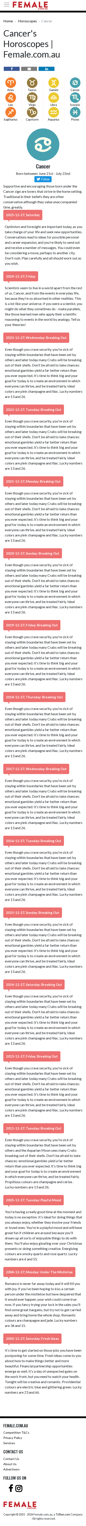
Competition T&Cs (16, 1432)
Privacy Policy (12, 1438)
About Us (10, 1464)
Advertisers (11, 1469)
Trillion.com (63, 1514)
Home (8, 21)
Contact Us (11, 1459)
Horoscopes (27, 21)
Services (9, 1443)
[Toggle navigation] (8, 4)
